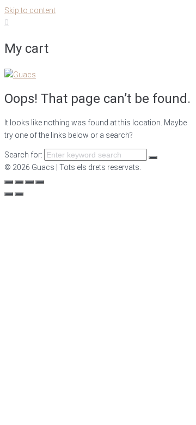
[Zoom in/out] (39, 182)
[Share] (19, 182)
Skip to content (30, 10)
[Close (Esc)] (8, 182)
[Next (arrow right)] (19, 194)
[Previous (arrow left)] (8, 194)
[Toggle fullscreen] (29, 182)
